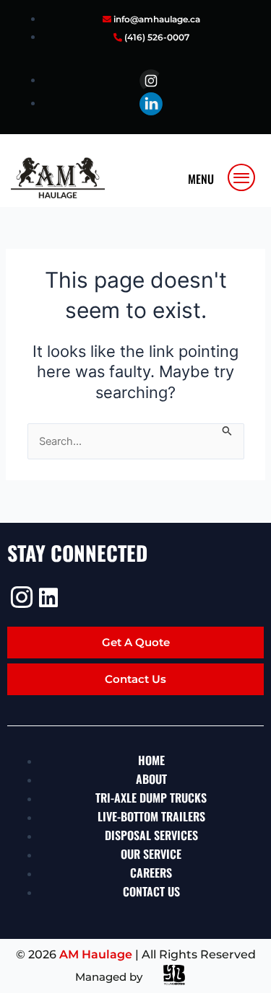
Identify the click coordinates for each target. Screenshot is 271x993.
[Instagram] (20, 597)
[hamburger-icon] (242, 177)
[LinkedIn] (48, 598)
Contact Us (135, 679)
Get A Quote (136, 642)
